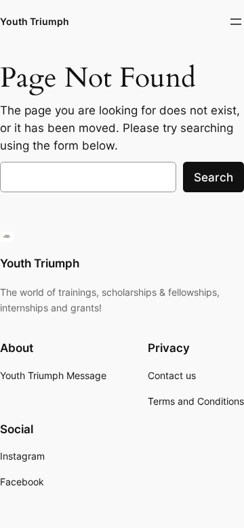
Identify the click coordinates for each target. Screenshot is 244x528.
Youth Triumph (34, 21)
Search (213, 177)
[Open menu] (236, 22)
